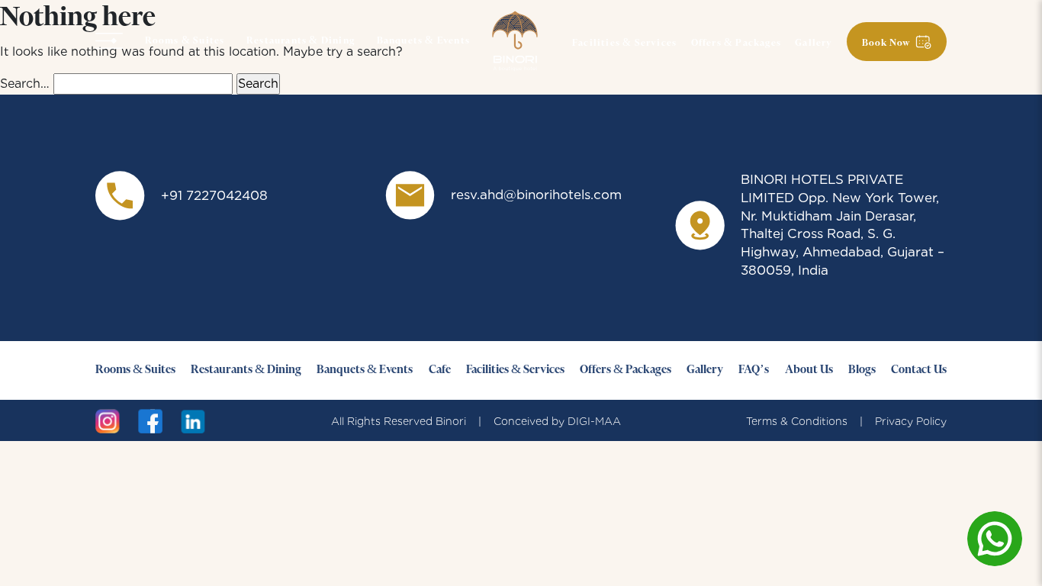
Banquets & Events (423, 41)
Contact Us (919, 370)
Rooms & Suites (185, 41)
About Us (809, 370)
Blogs (862, 370)
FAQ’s (753, 370)
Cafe (440, 370)
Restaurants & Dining (300, 41)
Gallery (813, 43)
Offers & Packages (736, 43)
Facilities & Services (624, 43)
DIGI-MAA (594, 421)
